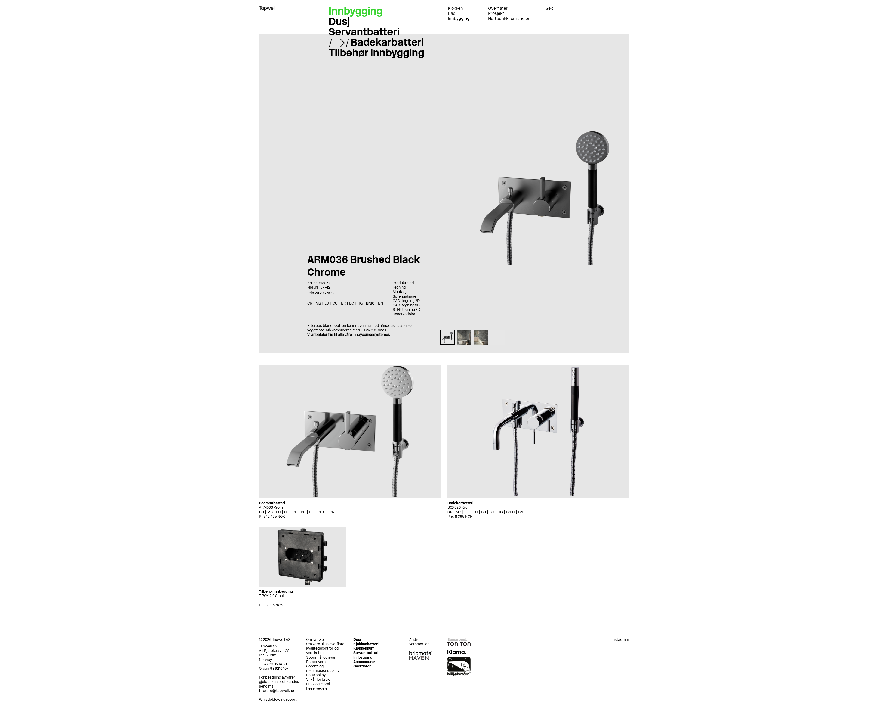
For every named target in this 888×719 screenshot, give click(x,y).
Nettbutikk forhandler (509, 18)
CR (261, 512)
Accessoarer (364, 662)
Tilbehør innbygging (376, 52)
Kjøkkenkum (363, 648)
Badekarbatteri (387, 42)
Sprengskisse (404, 296)
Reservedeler (404, 314)
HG (311, 512)
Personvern (316, 662)
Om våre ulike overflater (326, 644)
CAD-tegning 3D (406, 305)
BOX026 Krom (459, 507)
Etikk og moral (318, 684)
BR (295, 512)
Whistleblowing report (278, 699)
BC (303, 512)
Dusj (339, 21)
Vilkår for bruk (318, 679)
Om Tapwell (316, 639)
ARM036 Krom (271, 507)
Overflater (498, 8)
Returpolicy (316, 675)
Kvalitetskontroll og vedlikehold (322, 650)
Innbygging (459, 18)
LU (278, 512)
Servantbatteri (364, 31)
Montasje (400, 291)
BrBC (322, 512)
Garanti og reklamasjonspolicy (322, 668)
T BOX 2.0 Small (272, 596)
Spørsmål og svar (321, 657)
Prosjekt (496, 13)
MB (270, 512)
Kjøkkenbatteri (366, 644)
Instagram (620, 639)
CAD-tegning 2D (406, 301)
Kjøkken (455, 8)
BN (332, 512)
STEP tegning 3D (406, 309)
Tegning (399, 287)
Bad (452, 13)
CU (286, 512)
